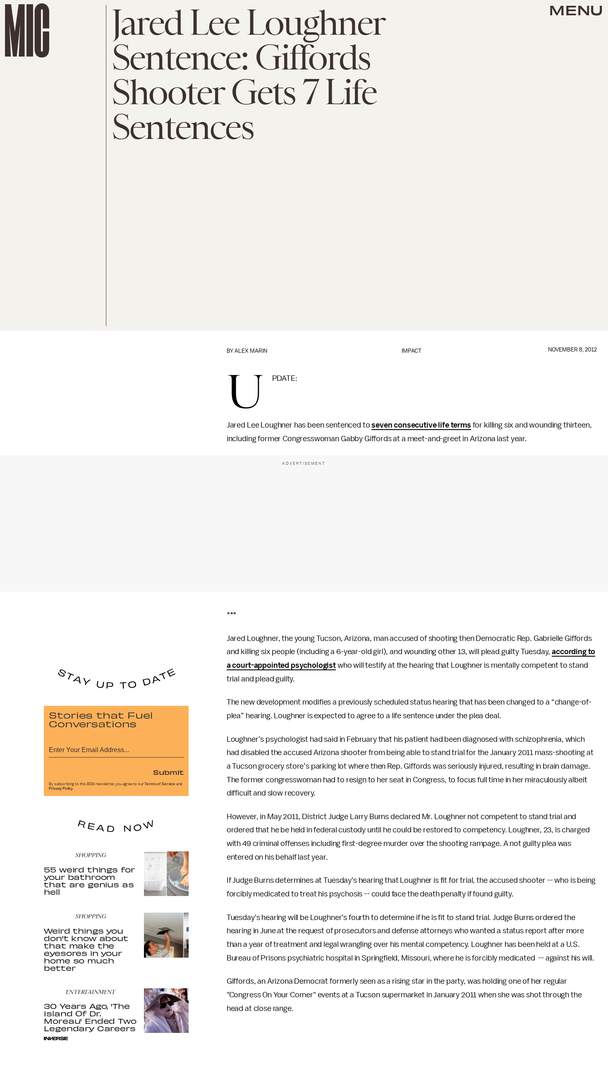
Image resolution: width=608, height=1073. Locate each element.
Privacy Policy (61, 788)
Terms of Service (159, 784)
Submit (168, 772)
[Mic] (27, 30)
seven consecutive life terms (421, 425)
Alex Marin (251, 351)
